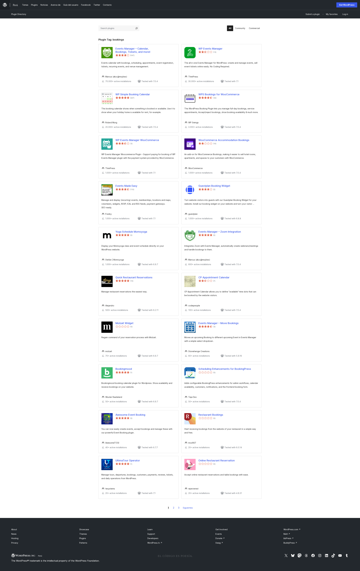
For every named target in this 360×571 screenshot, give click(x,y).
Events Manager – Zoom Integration (219, 231)
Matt (287, 534)
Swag (219, 543)
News (13, 534)
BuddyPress (290, 543)
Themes (83, 534)
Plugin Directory (18, 14)
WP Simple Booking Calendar (132, 94)
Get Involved (221, 529)
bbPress (289, 538)
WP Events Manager (210, 48)
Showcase (84, 529)
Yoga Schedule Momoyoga (131, 231)
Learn (150, 529)
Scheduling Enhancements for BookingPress (224, 368)
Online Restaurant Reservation (216, 460)
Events (218, 534)
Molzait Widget (124, 323)
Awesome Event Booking (130, 414)
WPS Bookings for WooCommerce (218, 94)
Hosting (14, 538)
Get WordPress (347, 5)
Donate (220, 538)
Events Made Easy (126, 185)
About (14, 529)
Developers (152, 538)
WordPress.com (292, 529)
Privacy (14, 543)
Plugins (82, 538)
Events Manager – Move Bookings (218, 323)
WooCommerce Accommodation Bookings (223, 140)
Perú (40, 556)
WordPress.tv (154, 543)
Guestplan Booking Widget (214, 185)
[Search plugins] (136, 28)
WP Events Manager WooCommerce (137, 140)
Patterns (83, 543)
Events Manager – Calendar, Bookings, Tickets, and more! (132, 50)
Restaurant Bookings (210, 414)
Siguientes (188, 508)
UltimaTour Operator (127, 460)
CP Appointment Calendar (214, 277)
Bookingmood (123, 368)
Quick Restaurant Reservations (133, 277)
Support (151, 534)
